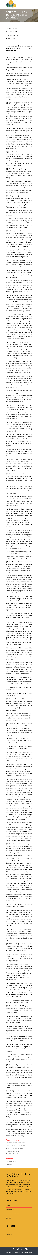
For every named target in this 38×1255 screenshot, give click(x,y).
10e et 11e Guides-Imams (13, 1154)
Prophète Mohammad (12, 1151)
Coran (8, 1205)
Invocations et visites (12, 1214)
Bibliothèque (10, 1209)
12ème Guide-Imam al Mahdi (14, 1148)
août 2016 (9, 1164)
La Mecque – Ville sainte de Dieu (15, 1145)
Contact (8, 1218)
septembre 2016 (11, 1161)
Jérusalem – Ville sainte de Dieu (15, 1143)
